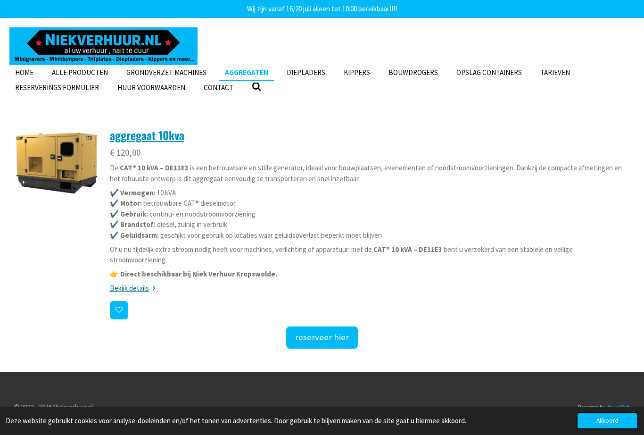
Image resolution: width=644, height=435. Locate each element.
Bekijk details (129, 288)
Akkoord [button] (607, 421)
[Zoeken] (256, 87)
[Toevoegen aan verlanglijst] (119, 310)
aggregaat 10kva (147, 135)
